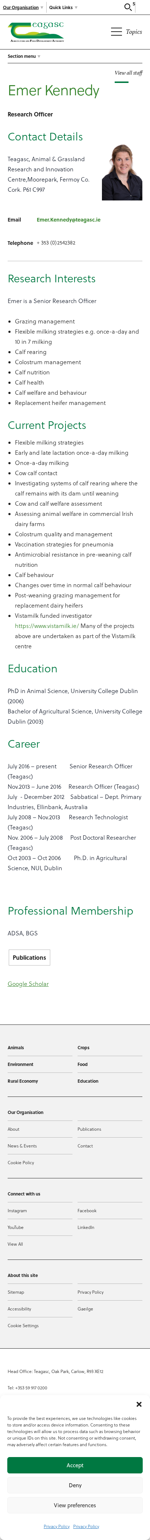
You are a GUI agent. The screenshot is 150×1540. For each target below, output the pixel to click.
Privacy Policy (57, 1526)
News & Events (22, 1146)
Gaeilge (85, 1309)
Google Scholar (28, 984)
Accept (75, 1465)
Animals (16, 1047)
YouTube (16, 1227)
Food (83, 1064)
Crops (84, 1047)
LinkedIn (86, 1227)
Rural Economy (23, 1081)
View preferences (75, 1505)
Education (88, 1081)
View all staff (128, 72)
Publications (29, 957)
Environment (20, 1064)
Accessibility (19, 1309)
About (13, 1129)
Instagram (17, 1210)
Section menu (22, 56)
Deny (75, 1485)
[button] (139, 1404)
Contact (85, 1146)
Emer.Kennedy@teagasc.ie (68, 219)
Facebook (87, 1210)
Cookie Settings (23, 1325)
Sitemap (16, 1292)
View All (15, 1244)
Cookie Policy (21, 1162)
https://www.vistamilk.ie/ (47, 626)
